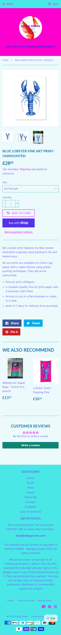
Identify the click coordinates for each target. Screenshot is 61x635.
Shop (30, 487)
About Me (31, 497)
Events (30, 492)
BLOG (30, 482)
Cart (55, 4)
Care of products (30, 511)
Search (10, 600)
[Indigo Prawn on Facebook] (43, 607)
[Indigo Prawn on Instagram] (55, 607)
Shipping (25, 169)
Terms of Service (25, 600)
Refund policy (45, 600)
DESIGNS (30, 506)
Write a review (30, 445)
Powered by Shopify (42, 616)
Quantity (7, 197)
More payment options (19, 232)
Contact (30, 502)
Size (4, 182)
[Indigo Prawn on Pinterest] (49, 607)
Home (5, 60)
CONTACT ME (14, 529)
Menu (10, 4)
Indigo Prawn (21, 616)
